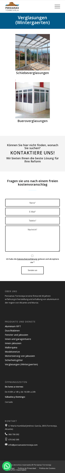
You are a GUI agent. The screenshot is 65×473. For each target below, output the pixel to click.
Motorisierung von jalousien (20, 355)
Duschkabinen (12, 330)
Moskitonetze (12, 351)
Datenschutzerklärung (27, 259)
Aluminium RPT (13, 326)
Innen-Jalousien (13, 343)
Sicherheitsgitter (14, 360)
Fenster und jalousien (16, 334)
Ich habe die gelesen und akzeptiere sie (32, 261)
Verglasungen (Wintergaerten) (21, 364)
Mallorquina (11, 347)
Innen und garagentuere (18, 338)
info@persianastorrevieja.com (23, 444)
